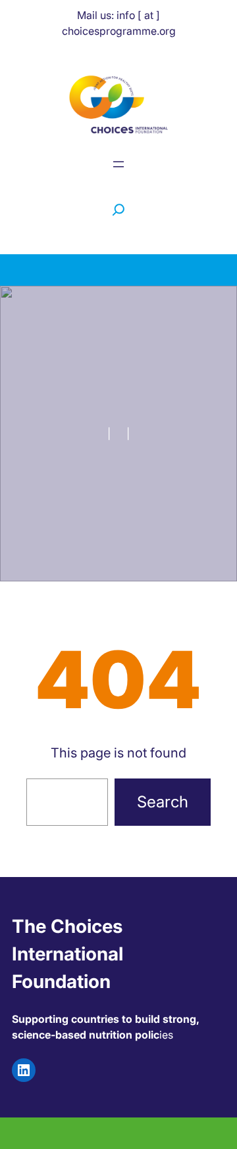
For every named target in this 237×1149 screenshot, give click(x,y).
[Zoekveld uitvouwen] (118, 209)
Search (162, 801)
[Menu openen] (118, 164)
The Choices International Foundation (67, 954)
